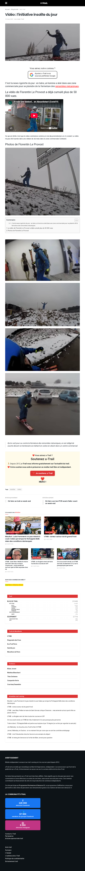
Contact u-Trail (10, 834)
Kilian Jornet (11, 669)
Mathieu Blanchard (13, 673)
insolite (12, 489)
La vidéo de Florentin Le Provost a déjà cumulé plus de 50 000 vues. (30, 228)
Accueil (7, 9)
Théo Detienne (12, 677)
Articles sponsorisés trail (14, 838)
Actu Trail (22, 9)
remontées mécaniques (67, 86)
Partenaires (9, 836)
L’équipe (8, 853)
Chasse (13, 608)
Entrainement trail (11, 861)
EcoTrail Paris (12, 644)
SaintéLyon (11, 648)
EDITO (9, 558)
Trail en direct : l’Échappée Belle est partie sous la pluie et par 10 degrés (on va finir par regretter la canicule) (41, 723)
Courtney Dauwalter (14, 684)
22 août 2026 (9, 544)
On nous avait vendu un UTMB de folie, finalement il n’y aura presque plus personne (67, 563)
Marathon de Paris (13, 652)
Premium (13, 610)
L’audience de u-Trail (12, 856)
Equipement (12, 617)
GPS (10, 620)
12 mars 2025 (9, 19)
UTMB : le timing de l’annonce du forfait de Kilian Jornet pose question (29, 738)
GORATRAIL (13, 606)
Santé (12, 614)
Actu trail (8, 847)
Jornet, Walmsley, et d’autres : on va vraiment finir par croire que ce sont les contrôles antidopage (38, 730)
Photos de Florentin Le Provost (18, 231)
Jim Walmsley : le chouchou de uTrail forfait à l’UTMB (24, 727)
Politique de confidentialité (14, 859)
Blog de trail (14, 9)
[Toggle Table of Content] (75, 220)
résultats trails (13, 532)
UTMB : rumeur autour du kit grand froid (60, 536)
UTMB (9, 636)
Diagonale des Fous (14, 640)
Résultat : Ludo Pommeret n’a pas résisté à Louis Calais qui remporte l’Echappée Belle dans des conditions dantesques (22, 538)
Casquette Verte (13, 680)
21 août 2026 (48, 539)
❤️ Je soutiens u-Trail (43, 473)
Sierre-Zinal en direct (15, 585)
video (19, 489)
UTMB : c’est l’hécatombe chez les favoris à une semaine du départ (28, 734)
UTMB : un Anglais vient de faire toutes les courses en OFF (42, 562)
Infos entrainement (14, 612)
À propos (8, 850)
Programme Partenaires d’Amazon (31, 785)
